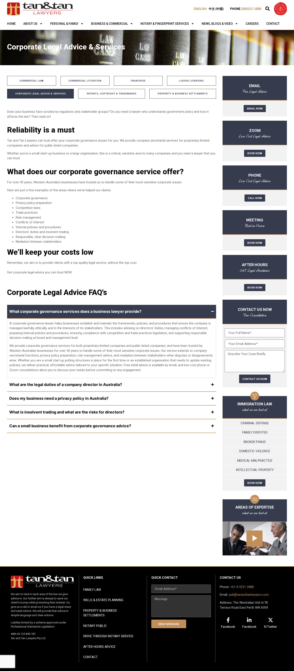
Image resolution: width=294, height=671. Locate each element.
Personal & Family (64, 23)
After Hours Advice (99, 647)
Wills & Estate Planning (103, 600)
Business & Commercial (109, 23)
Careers (252, 23)
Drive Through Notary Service (108, 636)
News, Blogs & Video (217, 23)
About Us (30, 23)
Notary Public (95, 626)
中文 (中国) (216, 9)
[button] (267, 8)
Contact (273, 23)
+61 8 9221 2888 (242, 587)
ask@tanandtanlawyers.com (249, 595)
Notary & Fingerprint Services (165, 23)
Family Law (92, 590)
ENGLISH (200, 9)
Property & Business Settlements (100, 613)
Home (11, 23)
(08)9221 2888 (251, 9)
